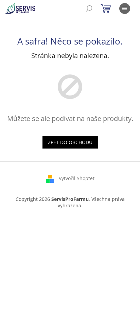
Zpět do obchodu (70, 142)
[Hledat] (89, 8)
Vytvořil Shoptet (76, 178)
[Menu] (125, 8)
